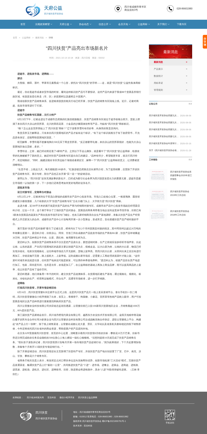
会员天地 (123, 24)
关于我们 (162, 24)
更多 (190, 104)
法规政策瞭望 (42, 24)
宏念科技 (51, 397)
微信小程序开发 (67, 397)
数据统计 (170, 76)
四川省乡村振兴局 (35, 397)
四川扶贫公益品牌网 (87, 397)
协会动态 (84, 24)
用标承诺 (170, 83)
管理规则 (170, 90)
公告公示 (153, 104)
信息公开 (103, 24)
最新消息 (39, 37)
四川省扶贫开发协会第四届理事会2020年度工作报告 (181, 175)
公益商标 (142, 24)
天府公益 (64, 24)
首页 (22, 24)
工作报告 (153, 159)
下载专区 (182, 24)
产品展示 (170, 69)
